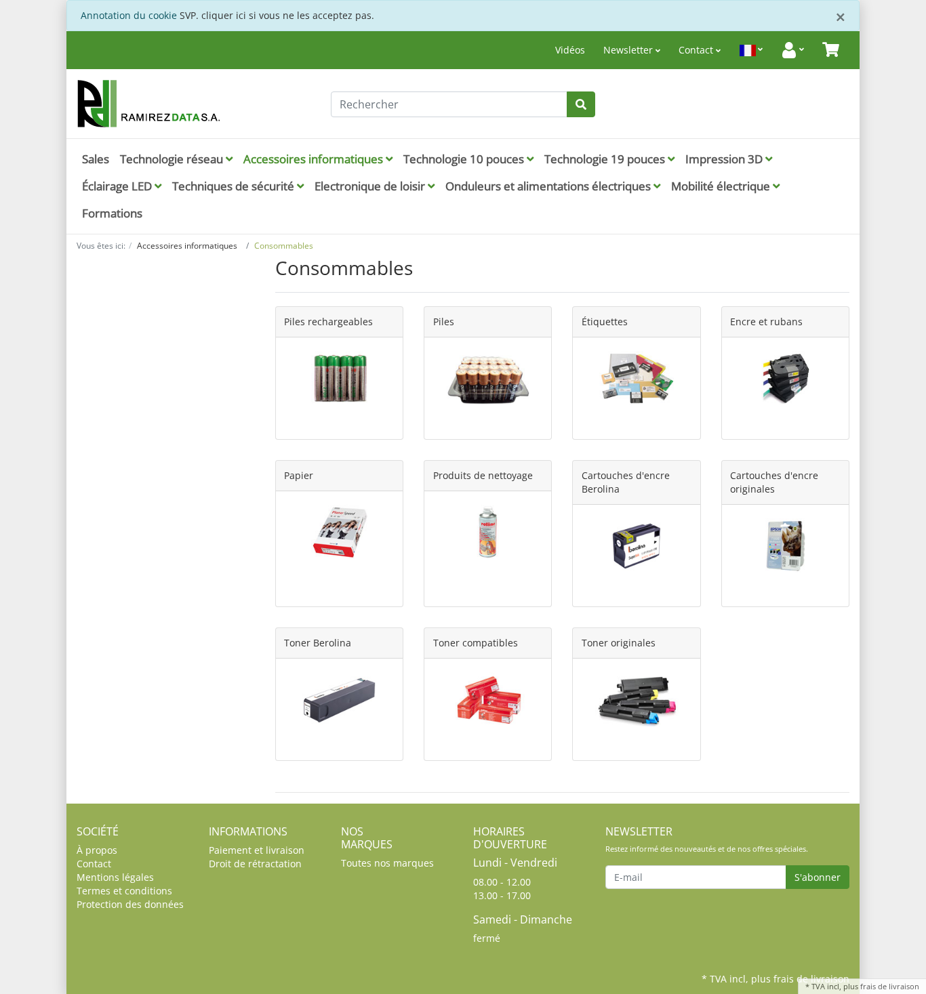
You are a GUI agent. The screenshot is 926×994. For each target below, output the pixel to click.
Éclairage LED (118, 186)
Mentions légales (115, 877)
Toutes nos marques (387, 862)
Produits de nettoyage (483, 475)
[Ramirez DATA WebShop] (199, 103)
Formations (112, 213)
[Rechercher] (581, 104)
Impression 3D (725, 159)
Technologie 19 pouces (606, 159)
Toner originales (619, 642)
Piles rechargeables (328, 321)
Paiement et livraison (256, 850)
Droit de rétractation (255, 863)
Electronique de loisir (371, 186)
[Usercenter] (792, 50)
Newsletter (629, 49)
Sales (95, 159)
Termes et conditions (124, 890)
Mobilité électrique (722, 186)
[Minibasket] (830, 50)
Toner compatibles (475, 642)
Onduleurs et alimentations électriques (549, 186)
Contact (697, 49)
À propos (97, 850)
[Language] (751, 50)
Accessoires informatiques (314, 159)
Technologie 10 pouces (465, 159)
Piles (443, 321)
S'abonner (817, 877)
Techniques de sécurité (234, 186)
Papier (298, 475)
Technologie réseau (173, 159)
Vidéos (570, 49)
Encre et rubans (766, 321)
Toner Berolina (317, 642)
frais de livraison (889, 986)
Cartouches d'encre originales (774, 482)
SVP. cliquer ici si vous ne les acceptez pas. (277, 15)
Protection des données (130, 904)
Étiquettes (605, 321)
